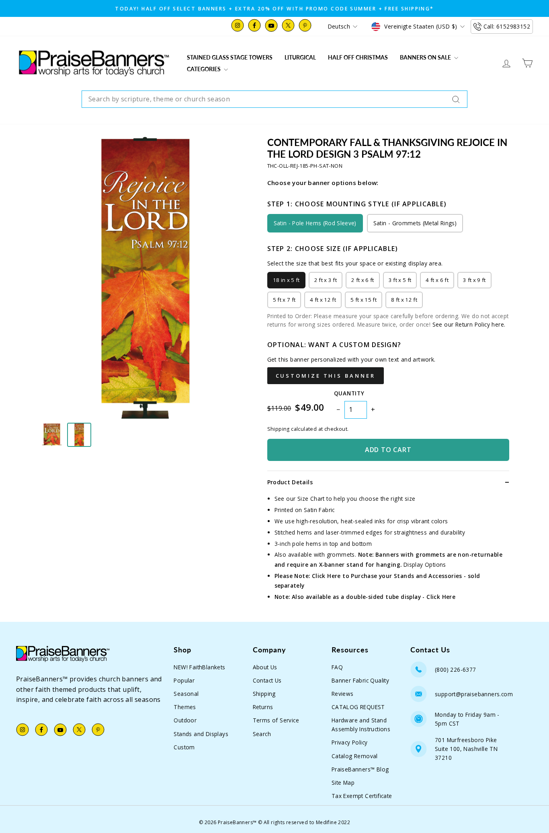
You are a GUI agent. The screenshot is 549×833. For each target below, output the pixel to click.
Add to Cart (388, 449)
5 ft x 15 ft (363, 299)
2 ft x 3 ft (325, 280)
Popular (184, 680)
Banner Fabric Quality (360, 680)
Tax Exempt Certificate (362, 796)
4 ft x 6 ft (437, 280)
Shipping (264, 693)
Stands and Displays (201, 734)
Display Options (425, 564)
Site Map (343, 782)
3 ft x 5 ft (400, 280)
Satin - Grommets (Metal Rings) (415, 223)
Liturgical (300, 57)
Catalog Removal (355, 756)
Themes (185, 707)
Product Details (290, 482)
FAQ (337, 667)
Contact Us (267, 680)
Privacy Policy (350, 742)
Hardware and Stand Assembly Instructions (361, 724)
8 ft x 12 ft (404, 299)
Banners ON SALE (426, 57)
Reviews (343, 693)
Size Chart (311, 498)
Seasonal (186, 693)
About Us (265, 667)
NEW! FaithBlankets (199, 667)
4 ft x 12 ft (323, 299)
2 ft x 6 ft (362, 280)
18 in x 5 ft (286, 280)
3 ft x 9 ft (474, 280)
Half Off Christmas (358, 57)
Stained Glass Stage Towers (229, 57)
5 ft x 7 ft (284, 299)
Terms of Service (276, 720)
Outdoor (185, 720)
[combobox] (274, 99)
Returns (263, 707)
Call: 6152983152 (506, 26)
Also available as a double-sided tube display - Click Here (373, 597)
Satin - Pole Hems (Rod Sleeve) (315, 223)
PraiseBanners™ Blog (360, 769)
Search (262, 734)
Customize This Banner (325, 375)
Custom (184, 747)
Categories (204, 69)
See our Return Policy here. (469, 324)
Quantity (349, 393)
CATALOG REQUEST (358, 707)
